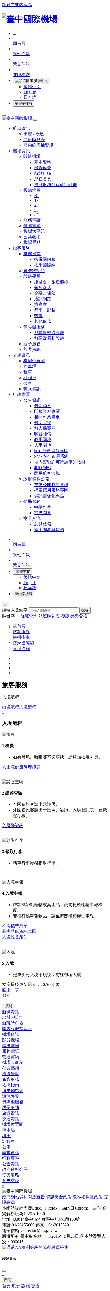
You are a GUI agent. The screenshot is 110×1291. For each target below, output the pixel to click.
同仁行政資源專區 (51, 450)
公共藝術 (32, 237)
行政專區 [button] (21, 394)
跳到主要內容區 (17, 4)
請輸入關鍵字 (15, 610)
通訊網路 (42, 298)
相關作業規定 (47, 417)
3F (36, 210)
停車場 (29, 366)
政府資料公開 (36, 479)
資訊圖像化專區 (49, 496)
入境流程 (21, 648)
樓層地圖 (32, 190)
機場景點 (32, 242)
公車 (27, 383)
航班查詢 (28, 616)
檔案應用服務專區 (51, 490)
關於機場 (32, 156)
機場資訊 (10, 1034)
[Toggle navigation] (4, 115)
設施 (26, 1285)
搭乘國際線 (45, 265)
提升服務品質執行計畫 (55, 184)
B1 (36, 195)
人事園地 (42, 445)
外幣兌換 (79, 616)
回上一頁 (10, 990)
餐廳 (65, 616)
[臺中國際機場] (30, 19)
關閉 (7, 1280)
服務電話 (32, 220)
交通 (35, 1285)
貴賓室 (40, 304)
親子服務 (32, 344)
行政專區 (10, 1158)
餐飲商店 (42, 287)
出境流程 (10, 707)
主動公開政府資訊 (51, 484)
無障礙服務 (34, 327)
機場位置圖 (34, 360)
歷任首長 (42, 179)
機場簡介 (42, 167)
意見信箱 (42, 524)
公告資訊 (32, 400)
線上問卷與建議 (49, 529)
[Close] (4, 1271)
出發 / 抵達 (33, 134)
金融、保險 (45, 293)
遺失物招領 (34, 270)
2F (36, 205)
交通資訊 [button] (21, 355)
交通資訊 (10, 1118)
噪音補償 (42, 434)
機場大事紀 (34, 231)
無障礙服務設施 (49, 338)
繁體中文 (32, 86)
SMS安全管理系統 (51, 456)
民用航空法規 (47, 473)
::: (14, 33)
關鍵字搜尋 (23, 103)
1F (36, 200)
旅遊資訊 (32, 349)
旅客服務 (21, 631)
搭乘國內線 (45, 259)
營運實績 (32, 225)
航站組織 (42, 173)
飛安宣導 (42, 422)
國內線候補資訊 (38, 145)
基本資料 (42, 162)
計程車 (29, 377)
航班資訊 (10, 1012)
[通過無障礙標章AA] (35, 1247)
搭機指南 (32, 253)
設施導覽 (32, 276)
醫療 (38, 315)
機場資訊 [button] (21, 151)
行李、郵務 (45, 310)
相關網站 (42, 467)
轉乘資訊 (32, 389)
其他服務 (42, 321)
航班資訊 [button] (21, 128)
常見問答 (42, 512)
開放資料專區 (47, 411)
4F (36, 215)
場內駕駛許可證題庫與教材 (59, 462)
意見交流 (32, 518)
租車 (27, 372)
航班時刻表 (34, 139)
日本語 (29, 97)
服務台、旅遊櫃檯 (51, 282)
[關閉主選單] (35, 120)
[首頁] (19, 626)
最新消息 (42, 405)
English (29, 92)
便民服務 (32, 501)
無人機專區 (45, 428)
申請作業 (42, 507)
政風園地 (42, 439)
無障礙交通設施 (49, 332)
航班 (16, 1285)
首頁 (7, 1285)
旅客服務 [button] (21, 248)
